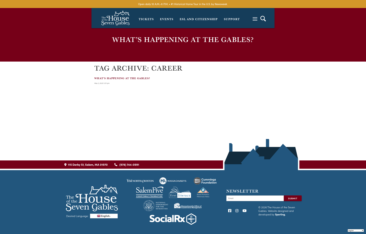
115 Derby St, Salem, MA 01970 (88, 164)
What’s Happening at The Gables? (122, 78)
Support (232, 19)
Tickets (146, 19)
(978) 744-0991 (129, 164)
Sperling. (280, 214)
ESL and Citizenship (199, 19)
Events (166, 19)
